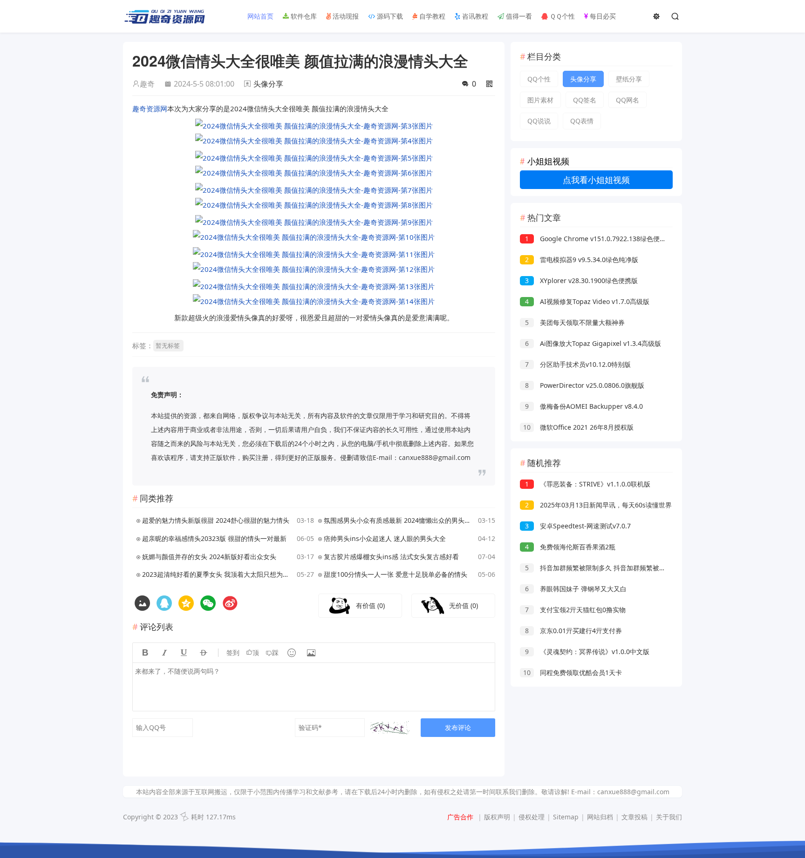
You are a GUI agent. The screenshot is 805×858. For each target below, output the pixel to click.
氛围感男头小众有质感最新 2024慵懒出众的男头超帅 (399, 520)
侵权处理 (531, 816)
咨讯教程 (474, 16)
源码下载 (389, 16)
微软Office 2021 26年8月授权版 (578, 427)
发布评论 (458, 727)
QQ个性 (539, 78)
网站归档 (600, 816)
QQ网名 (627, 99)
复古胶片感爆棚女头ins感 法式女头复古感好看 (391, 556)
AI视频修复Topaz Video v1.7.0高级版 (587, 301)
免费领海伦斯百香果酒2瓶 (570, 546)
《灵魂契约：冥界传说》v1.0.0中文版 (587, 651)
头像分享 (268, 84)
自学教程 (431, 16)
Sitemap (566, 816)
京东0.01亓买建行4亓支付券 (573, 630)
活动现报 (345, 16)
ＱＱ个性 (561, 16)
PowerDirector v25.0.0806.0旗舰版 (584, 385)
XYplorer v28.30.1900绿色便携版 (581, 280)
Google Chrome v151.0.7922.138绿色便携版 (599, 238)
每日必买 (602, 16)
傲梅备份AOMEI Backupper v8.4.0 (584, 406)
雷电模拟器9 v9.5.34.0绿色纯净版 (581, 259)
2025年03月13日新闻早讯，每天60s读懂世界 (598, 504)
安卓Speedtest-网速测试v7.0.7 (578, 525)
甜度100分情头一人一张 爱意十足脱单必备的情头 (395, 574)
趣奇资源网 (149, 108)
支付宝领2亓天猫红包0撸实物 (575, 609)
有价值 (370, 605)
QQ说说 (539, 120)
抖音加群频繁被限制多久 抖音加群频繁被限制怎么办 (608, 567)
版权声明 (497, 816)
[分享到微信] (208, 603)
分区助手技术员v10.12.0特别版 (578, 364)
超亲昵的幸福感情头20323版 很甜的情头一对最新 (214, 538)
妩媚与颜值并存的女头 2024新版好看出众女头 (209, 556)
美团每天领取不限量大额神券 (575, 322)
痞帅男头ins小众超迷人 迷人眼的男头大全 (385, 538)
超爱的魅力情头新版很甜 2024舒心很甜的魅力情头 (215, 520)
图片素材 (540, 99)
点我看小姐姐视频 (596, 179)
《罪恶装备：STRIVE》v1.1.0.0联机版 (587, 484)
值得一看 (518, 16)
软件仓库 (303, 16)
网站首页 (259, 16)
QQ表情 (582, 120)
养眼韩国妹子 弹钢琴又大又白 (576, 588)
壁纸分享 (629, 78)
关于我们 (669, 816)
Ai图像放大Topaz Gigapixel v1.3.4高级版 (593, 343)
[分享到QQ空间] (164, 603)
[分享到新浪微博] (230, 603)
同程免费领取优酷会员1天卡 (572, 672)
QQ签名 (584, 99)
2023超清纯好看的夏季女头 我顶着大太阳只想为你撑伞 (217, 574)
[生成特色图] (142, 603)
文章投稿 (634, 816)
